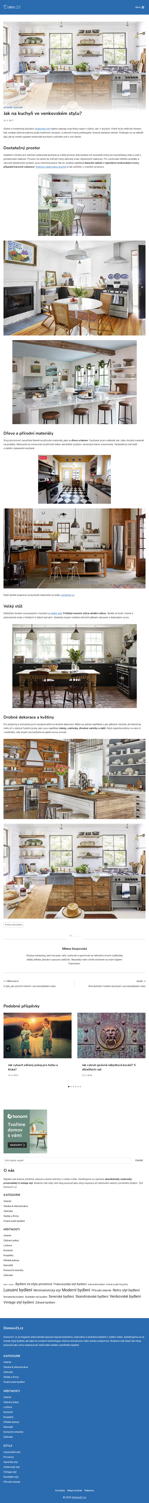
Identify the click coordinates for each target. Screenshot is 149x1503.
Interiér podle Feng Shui (117, 1284)
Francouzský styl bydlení (70, 1284)
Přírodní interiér (101, 1290)
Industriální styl (11, 1452)
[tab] (68, 1086)
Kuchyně (18, 108)
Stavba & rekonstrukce (15, 1206)
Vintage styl (9, 1471)
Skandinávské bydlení (91, 1297)
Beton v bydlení (8, 1285)
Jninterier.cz (67, 595)
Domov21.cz (79, 1497)
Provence (8, 1457)
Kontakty (60, 1490)
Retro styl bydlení (126, 1290)
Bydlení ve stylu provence (33, 1284)
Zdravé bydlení (45, 1302)
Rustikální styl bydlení (36, 1296)
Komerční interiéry (13, 1270)
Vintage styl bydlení (18, 1302)
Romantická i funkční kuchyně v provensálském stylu (117, 984)
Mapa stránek (74, 1490)
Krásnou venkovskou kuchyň (51, 166)
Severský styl (10, 1461)
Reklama (89, 1490)
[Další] (141, 1048)
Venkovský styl (11, 1466)
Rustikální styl (10, 1476)
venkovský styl (42, 128)
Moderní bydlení (76, 1290)
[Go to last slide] (8, 1048)
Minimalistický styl (47, 1290)
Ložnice (7, 1245)
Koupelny (8, 1255)
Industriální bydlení (96, 1284)
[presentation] (37, 1035)
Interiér (7, 108)
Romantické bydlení (13, 1296)
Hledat (139, 1160)
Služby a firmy (11, 1216)
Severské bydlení (61, 1297)
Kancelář (8, 1265)
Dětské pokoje (11, 1260)
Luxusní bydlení (17, 1289)
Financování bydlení (14, 1221)
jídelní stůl (56, 613)
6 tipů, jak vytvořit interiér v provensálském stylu (29, 984)
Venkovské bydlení (13, 924)
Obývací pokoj (11, 1240)
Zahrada (8, 1211)
